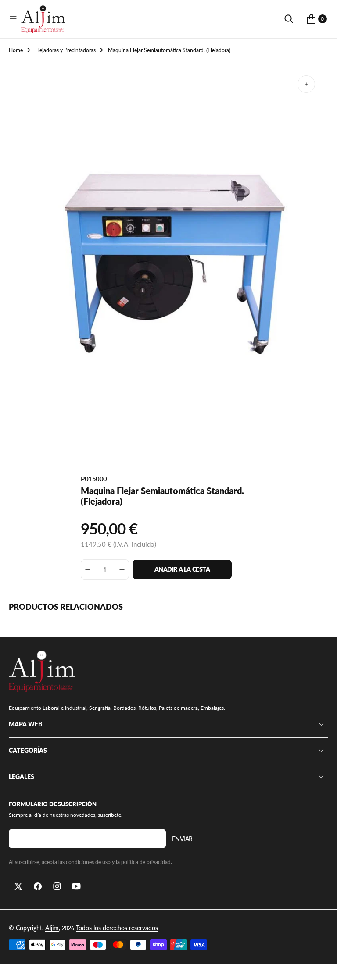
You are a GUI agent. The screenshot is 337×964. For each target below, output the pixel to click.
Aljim (52, 928)
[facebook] (37, 886)
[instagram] (57, 886)
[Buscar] (288, 18)
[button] (13, 18)
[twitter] (18, 886)
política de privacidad (146, 862)
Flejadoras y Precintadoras (65, 50)
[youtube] (76, 886)
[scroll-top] (322, 949)
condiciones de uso (88, 862)
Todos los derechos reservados (117, 928)
